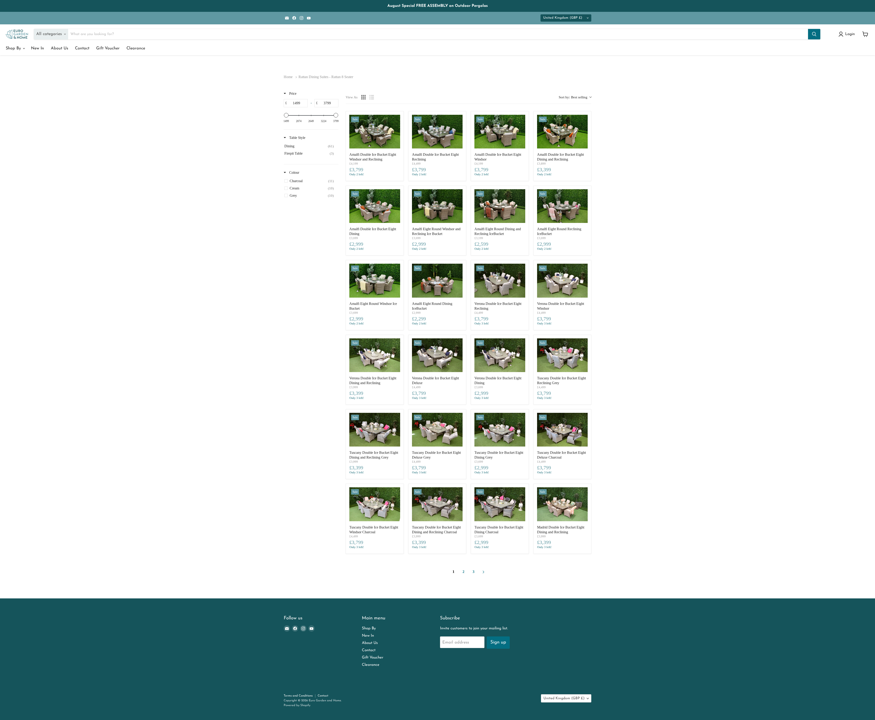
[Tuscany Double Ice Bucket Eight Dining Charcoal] (499, 504)
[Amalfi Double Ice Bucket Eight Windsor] (499, 131)
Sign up (498, 642)
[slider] (286, 115)
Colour (293, 172)
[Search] (814, 34)
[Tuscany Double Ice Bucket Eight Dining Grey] (499, 430)
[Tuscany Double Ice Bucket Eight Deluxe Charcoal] (562, 430)
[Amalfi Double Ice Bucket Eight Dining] (374, 206)
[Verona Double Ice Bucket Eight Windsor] (562, 280)
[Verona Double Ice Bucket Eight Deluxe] (437, 355)
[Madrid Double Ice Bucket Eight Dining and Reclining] (562, 504)
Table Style (296, 138)
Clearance (135, 48)
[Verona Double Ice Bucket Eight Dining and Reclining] (374, 355)
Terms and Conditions (298, 695)
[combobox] (575, 97)
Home (288, 77)
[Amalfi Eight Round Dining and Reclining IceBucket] (499, 206)
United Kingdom (562, 18)
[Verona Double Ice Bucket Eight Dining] (499, 355)
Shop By (14, 48)
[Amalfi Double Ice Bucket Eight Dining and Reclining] (562, 131)
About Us (59, 48)
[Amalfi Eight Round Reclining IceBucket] (562, 206)
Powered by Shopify (297, 705)
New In (37, 48)
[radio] (363, 97)
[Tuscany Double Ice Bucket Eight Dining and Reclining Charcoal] (437, 504)
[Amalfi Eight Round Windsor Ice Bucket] (374, 280)
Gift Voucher (108, 48)
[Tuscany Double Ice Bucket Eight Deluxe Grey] (437, 430)
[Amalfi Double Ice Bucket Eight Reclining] (437, 131)
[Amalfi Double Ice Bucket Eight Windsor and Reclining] (374, 131)
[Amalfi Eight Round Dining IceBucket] (437, 280)
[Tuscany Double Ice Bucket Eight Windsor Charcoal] (374, 504)
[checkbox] (310, 146)
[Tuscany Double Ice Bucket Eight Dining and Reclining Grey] (374, 430)
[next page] (483, 572)
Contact (82, 48)
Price (292, 93)
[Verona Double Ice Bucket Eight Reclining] (499, 280)
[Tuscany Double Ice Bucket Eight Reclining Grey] (562, 355)
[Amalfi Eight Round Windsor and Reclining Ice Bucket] (437, 206)
